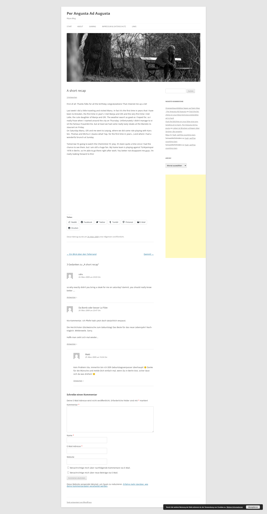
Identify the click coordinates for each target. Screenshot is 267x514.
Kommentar (73, 404)
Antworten (71, 297)
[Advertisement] (186, 216)
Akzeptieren (253, 507)
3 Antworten (72, 97)
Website (70, 457)
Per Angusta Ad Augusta (88, 13)
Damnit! (149, 254)
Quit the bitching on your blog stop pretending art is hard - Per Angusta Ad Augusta (181, 124)
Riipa (167, 135)
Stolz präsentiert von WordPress (79, 502)
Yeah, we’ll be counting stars (183, 135)
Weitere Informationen (235, 507)
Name (70, 435)
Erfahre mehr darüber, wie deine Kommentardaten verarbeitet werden (107, 485)
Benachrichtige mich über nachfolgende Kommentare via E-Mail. (100, 467)
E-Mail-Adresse (74, 446)
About (80, 26)
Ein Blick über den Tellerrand (82, 254)
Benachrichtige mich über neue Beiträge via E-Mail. (94, 472)
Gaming (92, 26)
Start (69, 26)
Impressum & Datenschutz (114, 26)
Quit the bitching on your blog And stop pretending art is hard (182, 114)
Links (134, 26)
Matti (87, 354)
